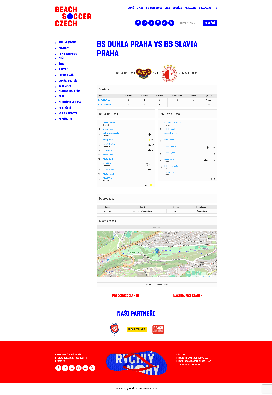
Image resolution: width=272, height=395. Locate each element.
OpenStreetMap (206, 276)
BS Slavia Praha (104, 104)
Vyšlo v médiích (68, 113)
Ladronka (156, 227)
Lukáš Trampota (171, 166)
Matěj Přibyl (107, 178)
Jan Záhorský (170, 172)
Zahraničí (65, 86)
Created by (121, 388)
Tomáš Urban (108, 163)
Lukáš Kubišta (109, 144)
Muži (61, 58)
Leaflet (194, 276)
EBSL (61, 96)
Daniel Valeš (169, 159)
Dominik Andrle (170, 133)
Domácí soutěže (68, 80)
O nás (140, 7)
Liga (167, 7)
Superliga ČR (66, 75)
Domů (131, 7)
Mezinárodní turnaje (71, 102)
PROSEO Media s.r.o (147, 388)
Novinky (64, 48)
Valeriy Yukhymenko (111, 133)
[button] (157, 251)
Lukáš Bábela (108, 170)
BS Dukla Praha (104, 100)
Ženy (61, 63)
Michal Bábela (109, 155)
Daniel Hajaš (108, 129)
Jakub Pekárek (170, 146)
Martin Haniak (108, 174)
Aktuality (190, 7)
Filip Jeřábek (169, 140)
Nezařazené (66, 119)
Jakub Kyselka (170, 129)
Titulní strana (67, 42)
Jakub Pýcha (169, 153)
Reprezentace (154, 7)
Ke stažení (65, 107)
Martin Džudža (109, 122)
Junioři (63, 69)
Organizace (206, 7)
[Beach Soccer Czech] (73, 16)
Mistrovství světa (69, 90)
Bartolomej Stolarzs (172, 122)
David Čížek (108, 150)
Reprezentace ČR (68, 53)
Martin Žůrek (108, 159)
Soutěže (177, 7)
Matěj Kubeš (108, 140)
